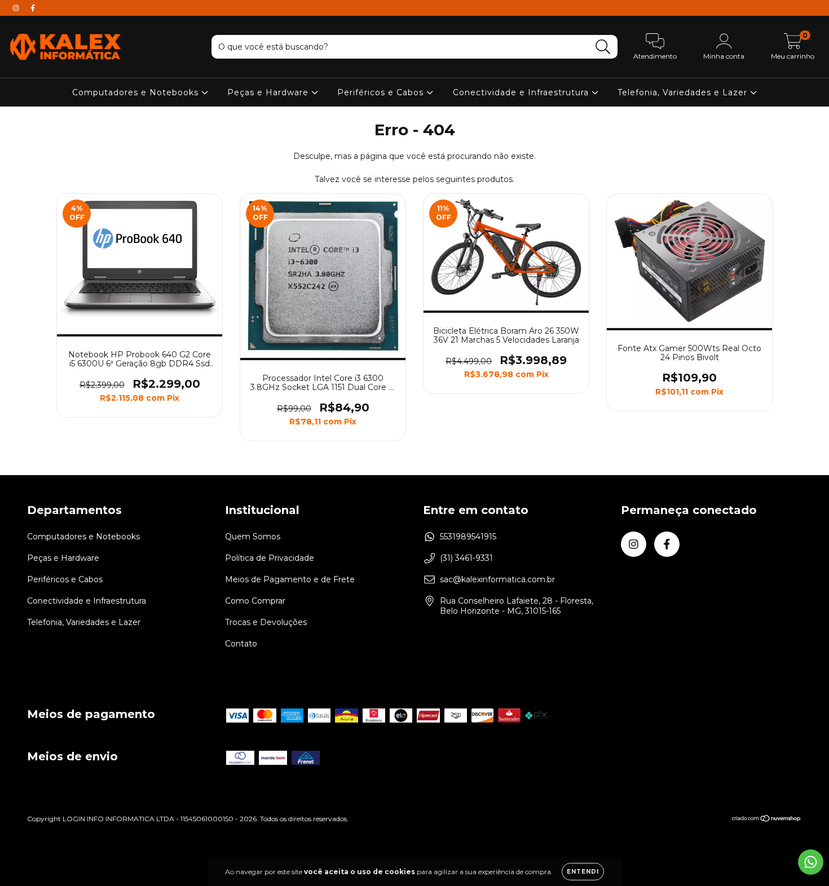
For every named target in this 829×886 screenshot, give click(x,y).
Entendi (583, 871)
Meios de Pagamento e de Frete (290, 579)
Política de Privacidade (269, 558)
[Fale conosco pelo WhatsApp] (810, 862)
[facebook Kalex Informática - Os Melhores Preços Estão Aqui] (32, 8)
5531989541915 (468, 536)
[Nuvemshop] (766, 819)
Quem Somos (252, 536)
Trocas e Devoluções (266, 622)
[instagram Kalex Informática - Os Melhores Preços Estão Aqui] (16, 8)
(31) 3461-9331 (466, 558)
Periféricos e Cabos (381, 92)
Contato (241, 644)
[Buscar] (603, 47)
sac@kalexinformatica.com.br (497, 579)
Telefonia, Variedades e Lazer (684, 92)
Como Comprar (255, 601)
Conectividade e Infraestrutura (522, 92)
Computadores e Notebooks (136, 92)
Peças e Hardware (269, 92)
